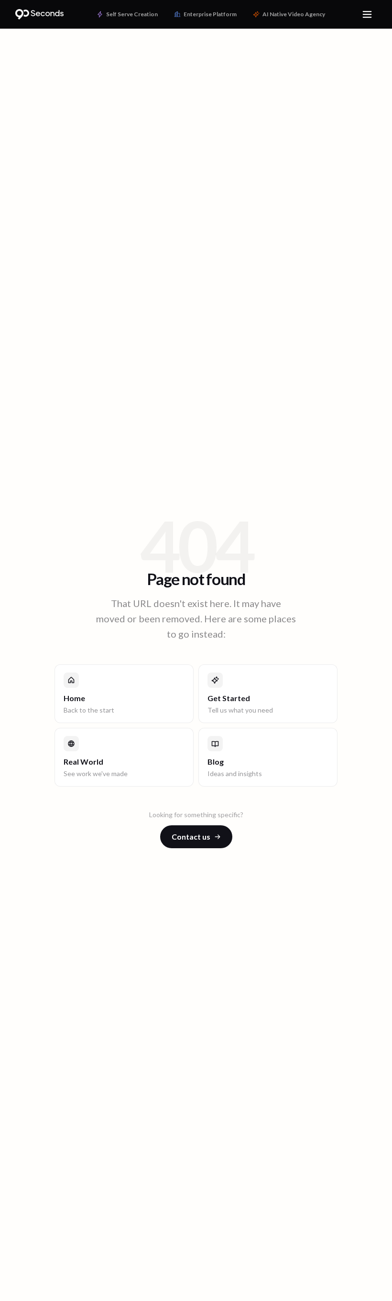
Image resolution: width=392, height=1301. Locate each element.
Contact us (191, 836)
